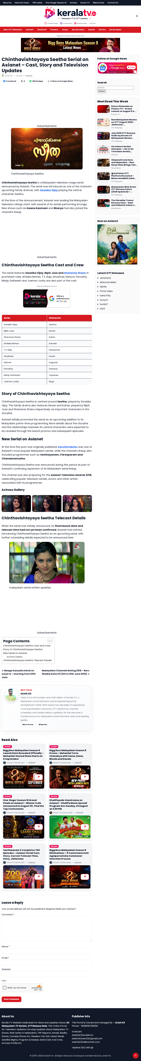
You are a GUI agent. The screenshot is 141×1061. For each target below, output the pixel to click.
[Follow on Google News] (117, 68)
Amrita (102, 29)
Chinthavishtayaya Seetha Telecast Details (27, 660)
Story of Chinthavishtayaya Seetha (22, 649)
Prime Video (106, 291)
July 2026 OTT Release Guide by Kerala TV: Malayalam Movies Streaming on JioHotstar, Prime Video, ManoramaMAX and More (124, 135)
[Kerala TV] (70, 16)
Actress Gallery (15, 656)
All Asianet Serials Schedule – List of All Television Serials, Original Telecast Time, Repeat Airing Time (123, 149)
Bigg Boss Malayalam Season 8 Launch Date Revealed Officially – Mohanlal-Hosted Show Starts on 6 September (23, 755)
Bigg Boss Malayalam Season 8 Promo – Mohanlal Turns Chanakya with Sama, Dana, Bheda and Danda (67, 755)
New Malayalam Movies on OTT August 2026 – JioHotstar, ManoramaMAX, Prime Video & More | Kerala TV (124, 122)
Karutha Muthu (68, 447)
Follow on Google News (62, 81)
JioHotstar (105, 278)
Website (43, 724)
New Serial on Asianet (15, 653)
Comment (8, 914)
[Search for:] (115, 87)
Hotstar (73, 2)
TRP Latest (37, 2)
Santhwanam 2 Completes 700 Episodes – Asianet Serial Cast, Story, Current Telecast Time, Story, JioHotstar (21, 854)
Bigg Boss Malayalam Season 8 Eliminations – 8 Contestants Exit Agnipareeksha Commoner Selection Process (69, 854)
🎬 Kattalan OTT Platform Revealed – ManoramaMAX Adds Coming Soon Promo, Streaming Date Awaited (122, 176)
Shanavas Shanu (75, 273)
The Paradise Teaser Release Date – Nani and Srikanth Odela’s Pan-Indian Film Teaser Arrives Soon (123, 203)
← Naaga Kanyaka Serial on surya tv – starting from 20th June (19, 674)
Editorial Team (22, 2)
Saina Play (105, 295)
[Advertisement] (47, 104)
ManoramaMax (108, 282)
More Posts (27, 724)
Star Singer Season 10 (56, 2)
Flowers (54, 29)
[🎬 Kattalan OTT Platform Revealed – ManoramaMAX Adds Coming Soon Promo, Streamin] (103, 177)
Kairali (91, 29)
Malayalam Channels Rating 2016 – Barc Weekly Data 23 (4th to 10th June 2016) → (66, 672)
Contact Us (112, 2)
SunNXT (104, 304)
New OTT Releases (13, 29)
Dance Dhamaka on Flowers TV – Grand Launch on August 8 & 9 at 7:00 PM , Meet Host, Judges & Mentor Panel (123, 109)
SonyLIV (104, 300)
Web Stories (98, 2)
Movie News (115, 29)
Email (5, 957)
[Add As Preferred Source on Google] (47, 298)
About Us (7, 2)
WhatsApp (37, 81)
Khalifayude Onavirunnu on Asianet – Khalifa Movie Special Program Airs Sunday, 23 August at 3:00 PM (68, 804)
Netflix (103, 286)
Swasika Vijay (49, 190)
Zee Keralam (78, 29)
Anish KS (26, 693)
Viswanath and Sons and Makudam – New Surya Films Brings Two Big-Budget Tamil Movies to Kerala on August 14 (123, 162)
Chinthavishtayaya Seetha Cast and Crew (26, 645)
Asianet (30, 29)
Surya (65, 29)
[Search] (137, 16)
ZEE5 (102, 308)
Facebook (11, 81)
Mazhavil (42, 29)
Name (6, 946)
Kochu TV (85, 2)
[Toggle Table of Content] (49, 641)
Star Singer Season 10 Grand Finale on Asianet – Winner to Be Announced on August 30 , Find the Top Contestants (23, 804)
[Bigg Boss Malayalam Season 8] (70, 45)
